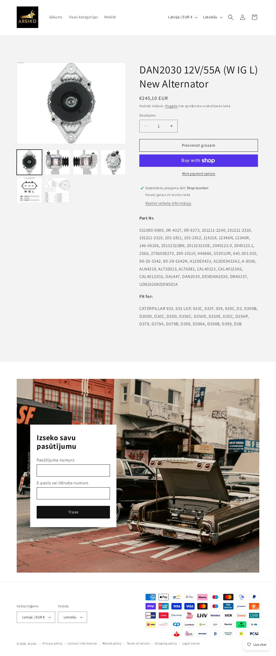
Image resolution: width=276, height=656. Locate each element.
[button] (231, 17)
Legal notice (191, 643)
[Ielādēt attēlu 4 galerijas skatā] (113, 162)
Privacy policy (53, 643)
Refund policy (112, 643)
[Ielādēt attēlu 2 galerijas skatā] (57, 162)
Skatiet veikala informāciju (168, 203)
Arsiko (32, 644)
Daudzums (147, 115)
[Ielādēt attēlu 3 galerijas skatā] (85, 162)
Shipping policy (166, 643)
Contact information (82, 643)
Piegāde (171, 106)
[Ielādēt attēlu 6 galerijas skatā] (57, 190)
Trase (73, 511)
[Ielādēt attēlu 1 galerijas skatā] (29, 162)
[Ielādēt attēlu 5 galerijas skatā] (29, 190)
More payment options (198, 173)
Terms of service (138, 643)
